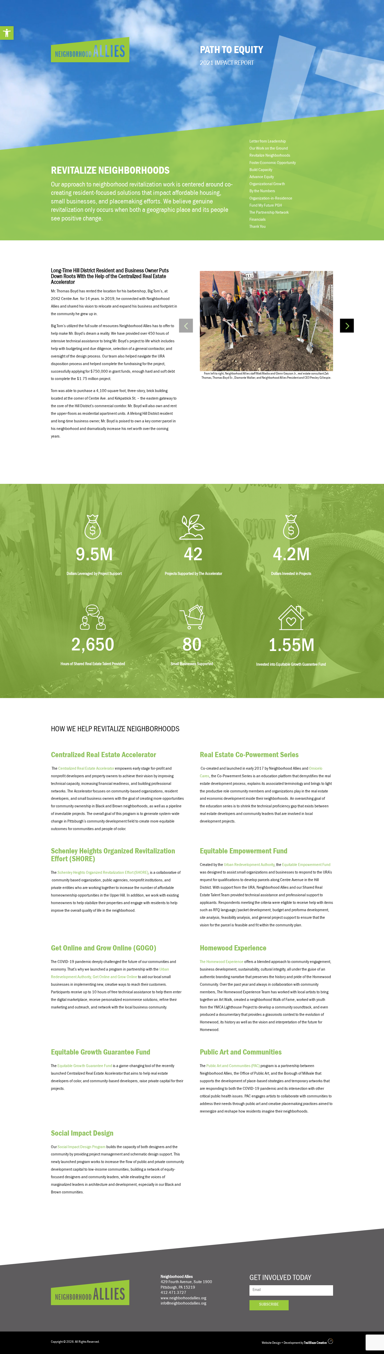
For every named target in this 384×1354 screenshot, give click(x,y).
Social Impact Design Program (81, 1147)
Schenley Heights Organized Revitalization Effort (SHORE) (102, 873)
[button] (7, 33)
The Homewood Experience (221, 962)
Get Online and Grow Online (115, 977)
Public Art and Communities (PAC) (233, 1066)
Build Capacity (260, 170)
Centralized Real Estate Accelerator (86, 769)
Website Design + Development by (294, 1343)
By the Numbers (262, 192)
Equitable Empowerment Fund (306, 865)
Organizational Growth (267, 184)
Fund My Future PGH (265, 206)
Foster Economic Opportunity (272, 163)
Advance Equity (261, 177)
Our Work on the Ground (268, 149)
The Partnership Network (269, 213)
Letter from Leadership (267, 142)
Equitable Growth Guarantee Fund (84, 1066)
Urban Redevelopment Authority (249, 865)
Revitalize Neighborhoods (269, 156)
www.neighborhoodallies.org (183, 1298)
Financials (257, 220)
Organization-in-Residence (270, 199)
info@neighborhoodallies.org (183, 1304)
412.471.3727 (173, 1293)
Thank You (257, 227)
